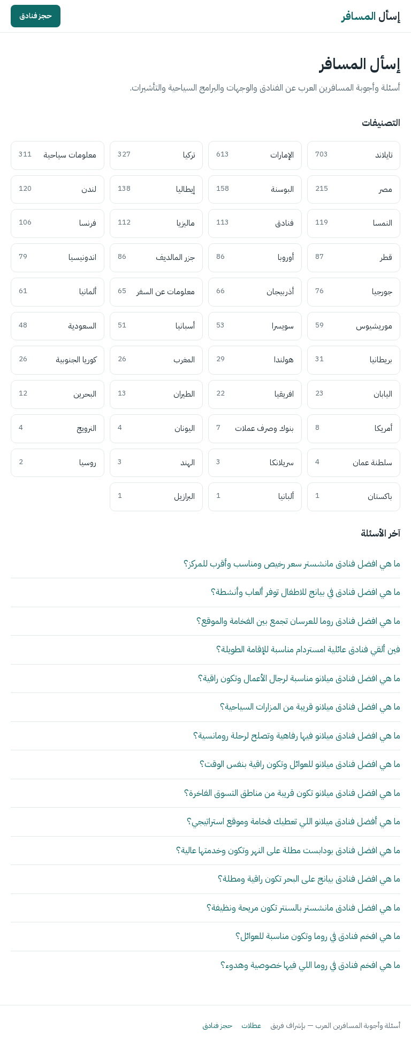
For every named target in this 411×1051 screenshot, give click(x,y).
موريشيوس (354, 326)
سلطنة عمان (354, 462)
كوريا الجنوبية (57, 360)
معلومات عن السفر (156, 291)
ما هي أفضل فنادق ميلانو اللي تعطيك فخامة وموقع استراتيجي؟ (293, 821)
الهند (156, 462)
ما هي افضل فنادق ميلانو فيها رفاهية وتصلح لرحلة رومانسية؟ (296, 735)
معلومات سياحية (57, 155)
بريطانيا (354, 360)
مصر (354, 189)
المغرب (156, 360)
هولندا (255, 360)
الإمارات (255, 155)
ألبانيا (255, 496)
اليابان (354, 394)
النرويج (57, 428)
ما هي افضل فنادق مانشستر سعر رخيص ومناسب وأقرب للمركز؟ (292, 563)
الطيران (156, 394)
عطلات (251, 1025)
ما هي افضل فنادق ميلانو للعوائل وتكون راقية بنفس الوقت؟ (300, 764)
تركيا (156, 155)
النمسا (354, 223)
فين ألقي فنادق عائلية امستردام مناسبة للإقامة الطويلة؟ (308, 649)
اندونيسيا (57, 257)
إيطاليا (156, 189)
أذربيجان (255, 291)
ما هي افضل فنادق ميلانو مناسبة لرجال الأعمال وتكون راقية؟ (299, 678)
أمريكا (354, 428)
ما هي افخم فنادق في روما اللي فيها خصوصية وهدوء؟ (310, 965)
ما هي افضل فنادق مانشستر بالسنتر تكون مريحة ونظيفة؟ (303, 907)
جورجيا (354, 291)
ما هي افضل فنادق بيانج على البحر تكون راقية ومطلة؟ (309, 878)
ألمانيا (57, 291)
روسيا (57, 462)
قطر (354, 257)
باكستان (354, 496)
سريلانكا (255, 462)
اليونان (156, 428)
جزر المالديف (156, 257)
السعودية (57, 326)
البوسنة (255, 189)
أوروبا (255, 257)
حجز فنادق (35, 15)
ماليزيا (156, 223)
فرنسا (57, 223)
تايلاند (354, 155)
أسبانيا (156, 326)
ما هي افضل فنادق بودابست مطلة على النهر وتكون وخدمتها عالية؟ (288, 850)
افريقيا (255, 394)
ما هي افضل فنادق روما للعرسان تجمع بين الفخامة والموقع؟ (298, 621)
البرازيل (156, 496)
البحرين (57, 394)
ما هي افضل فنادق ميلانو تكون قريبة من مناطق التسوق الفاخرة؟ (292, 793)
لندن (57, 189)
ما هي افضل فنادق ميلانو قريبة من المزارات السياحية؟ (310, 706)
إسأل (371, 16)
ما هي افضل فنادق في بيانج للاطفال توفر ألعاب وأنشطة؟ (305, 592)
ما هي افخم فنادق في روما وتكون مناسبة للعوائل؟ (317, 936)
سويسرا (255, 326)
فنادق (255, 223)
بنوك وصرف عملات (255, 428)
